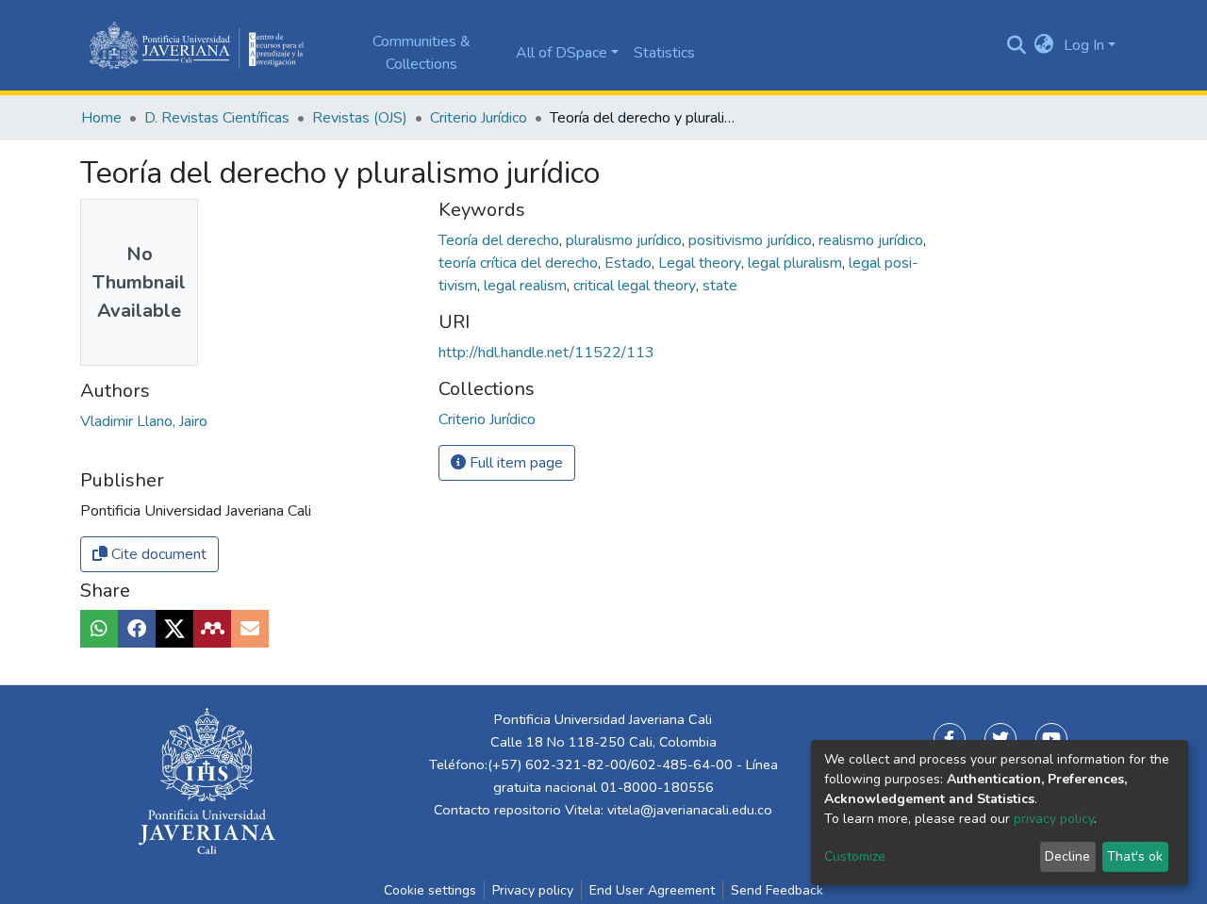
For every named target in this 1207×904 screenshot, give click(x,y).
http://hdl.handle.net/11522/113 (546, 352)
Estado (629, 263)
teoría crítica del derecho (520, 263)
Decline (1067, 856)
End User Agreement (652, 890)
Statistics (664, 52)
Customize (854, 856)
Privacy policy (532, 890)
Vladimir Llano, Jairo (143, 421)
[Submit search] (1016, 45)
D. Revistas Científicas (216, 117)
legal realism (527, 285)
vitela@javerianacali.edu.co (689, 809)
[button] (1044, 45)
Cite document (157, 554)
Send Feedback (777, 890)
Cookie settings (430, 890)
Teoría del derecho (500, 240)
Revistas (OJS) (359, 117)
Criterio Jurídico (478, 117)
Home (101, 117)
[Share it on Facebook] (137, 629)
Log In (1084, 45)
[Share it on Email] (250, 629)
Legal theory (701, 263)
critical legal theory (636, 285)
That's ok (1135, 856)
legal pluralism (797, 263)
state (720, 285)
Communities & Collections (421, 52)
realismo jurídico (872, 240)
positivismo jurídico (752, 240)
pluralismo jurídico (626, 240)
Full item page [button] (514, 462)
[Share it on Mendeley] (212, 629)
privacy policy (1054, 819)
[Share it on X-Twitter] (174, 629)
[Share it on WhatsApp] (99, 629)
